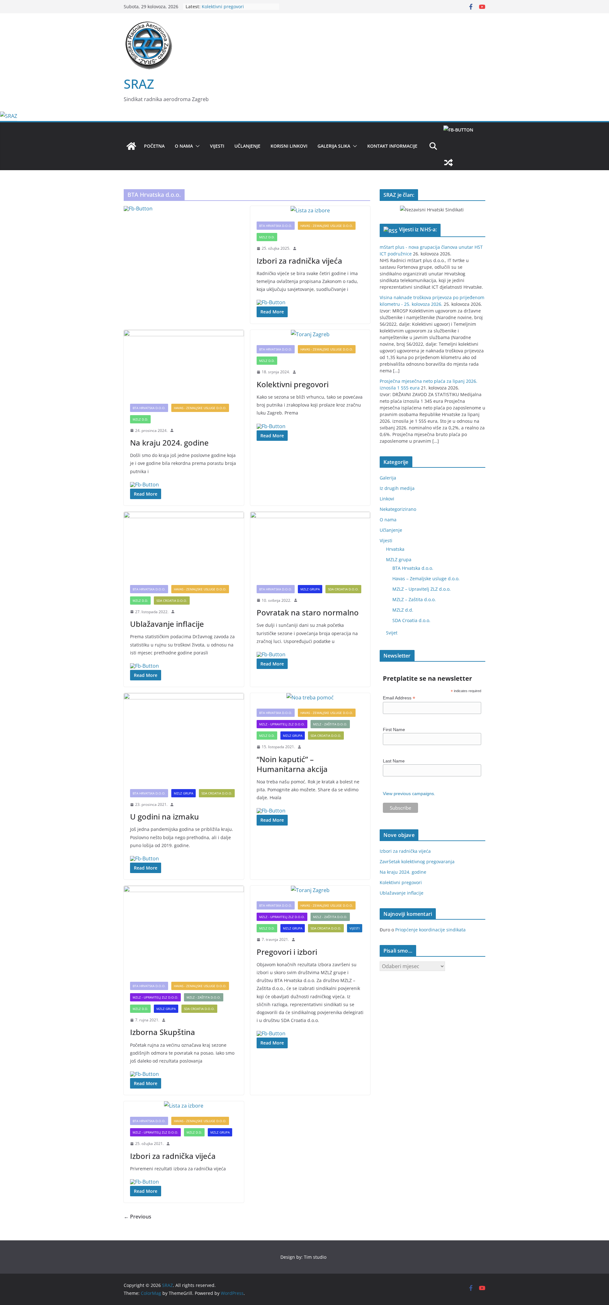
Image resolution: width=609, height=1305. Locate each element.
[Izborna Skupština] (184, 930)
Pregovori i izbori (287, 952)
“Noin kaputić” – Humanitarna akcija (292, 764)
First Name (394, 729)
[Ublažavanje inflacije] (184, 545)
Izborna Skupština (162, 1032)
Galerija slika (334, 146)
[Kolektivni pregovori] (310, 334)
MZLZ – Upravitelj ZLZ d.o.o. (421, 589)
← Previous (137, 1216)
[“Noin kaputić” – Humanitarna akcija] (310, 697)
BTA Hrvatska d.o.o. (275, 225)
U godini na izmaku (164, 816)
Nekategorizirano (398, 509)
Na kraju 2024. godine (169, 442)
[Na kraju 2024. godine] (184, 363)
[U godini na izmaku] (184, 738)
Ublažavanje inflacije (167, 624)
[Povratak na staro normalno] (310, 545)
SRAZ (139, 84)
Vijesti (217, 146)
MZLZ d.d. (267, 237)
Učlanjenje (247, 146)
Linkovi (387, 499)
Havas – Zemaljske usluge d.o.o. (426, 578)
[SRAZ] (8, 116)
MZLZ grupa (310, 589)
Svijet (391, 633)
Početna (154, 146)
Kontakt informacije (392, 146)
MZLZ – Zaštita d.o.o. (414, 599)
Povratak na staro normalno (308, 612)
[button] (196, 146)
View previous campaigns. (409, 793)
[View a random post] (463, 162)
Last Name (394, 760)
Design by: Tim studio (303, 1257)
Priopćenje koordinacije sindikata (430, 930)
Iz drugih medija (397, 488)
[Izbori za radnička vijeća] (310, 210)
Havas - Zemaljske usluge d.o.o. (326, 225)
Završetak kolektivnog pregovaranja (417, 861)
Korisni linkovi (289, 146)
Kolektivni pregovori (223, 6)
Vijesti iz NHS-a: (418, 229)
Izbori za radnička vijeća (299, 260)
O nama (184, 146)
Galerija (388, 478)
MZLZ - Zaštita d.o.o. (330, 724)
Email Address (399, 698)
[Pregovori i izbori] (310, 890)
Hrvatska (395, 549)
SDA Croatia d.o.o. (171, 600)
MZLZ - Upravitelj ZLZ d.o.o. (282, 724)
